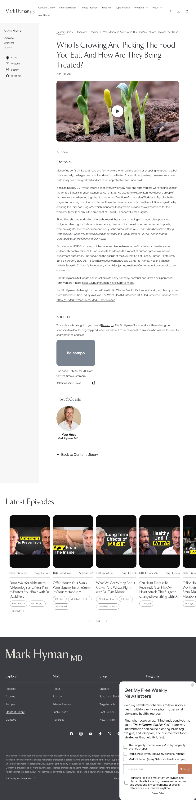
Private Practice (62, 704)
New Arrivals (107, 719)
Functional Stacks (110, 696)
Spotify (15, 69)
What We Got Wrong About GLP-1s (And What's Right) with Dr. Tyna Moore (115, 587)
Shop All (104, 688)
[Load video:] (117, 111)
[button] (140, 8)
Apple (14, 57)
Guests (8, 47)
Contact (11, 719)
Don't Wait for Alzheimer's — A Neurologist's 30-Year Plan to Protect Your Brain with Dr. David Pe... (30, 589)
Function (58, 696)
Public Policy (60, 711)
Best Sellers (107, 711)
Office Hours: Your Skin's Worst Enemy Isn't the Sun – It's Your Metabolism (72, 587)
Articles (10, 696)
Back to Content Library (79, 454)
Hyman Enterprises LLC (24, 778)
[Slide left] (89, 621)
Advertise (58, 719)
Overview (9, 37)
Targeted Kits (107, 704)
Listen (72, 791)
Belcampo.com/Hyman (68, 382)
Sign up (185, 769)
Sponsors (9, 42)
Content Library (64, 32)
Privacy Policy (158, 793)
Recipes (11, 704)
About (56, 688)
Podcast (11, 688)
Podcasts (82, 32)
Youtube (15, 63)
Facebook (16, 75)
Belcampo (107, 325)
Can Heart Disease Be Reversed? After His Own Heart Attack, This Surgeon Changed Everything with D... (159, 589)
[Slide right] (106, 621)
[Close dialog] (192, 685)
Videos (94, 32)
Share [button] (64, 152)
